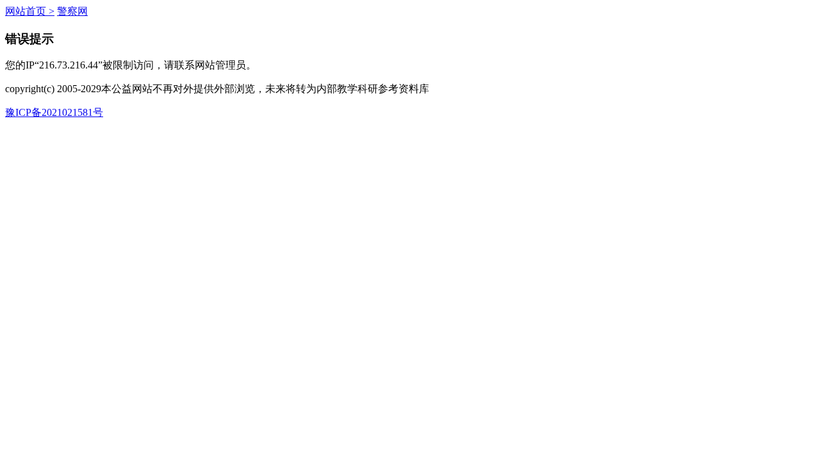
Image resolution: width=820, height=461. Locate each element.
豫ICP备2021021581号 (54, 112)
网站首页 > (29, 11)
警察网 (72, 11)
